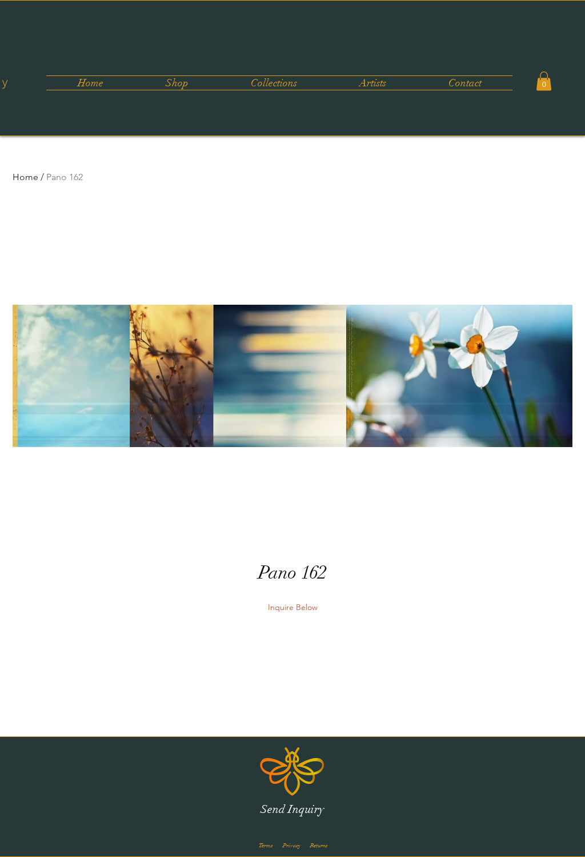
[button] (273, 83)
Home (25, 177)
